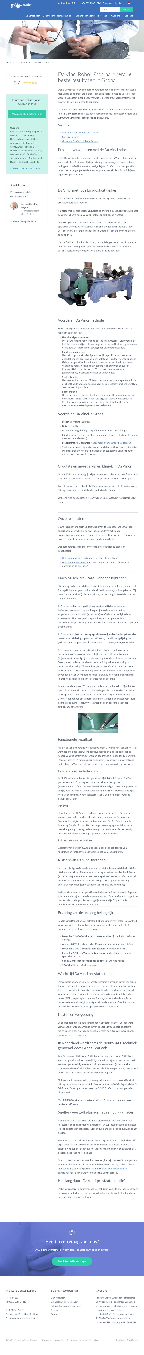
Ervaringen (108, 3)
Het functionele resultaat (75, 562)
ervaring (115, 230)
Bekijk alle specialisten (25, 221)
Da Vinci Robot (33, 15)
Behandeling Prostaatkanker (57, 15)
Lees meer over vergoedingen (73, 1034)
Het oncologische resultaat (76, 557)
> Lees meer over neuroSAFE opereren (111, 442)
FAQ (99, 3)
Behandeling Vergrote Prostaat (91, 15)
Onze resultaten (70, 136)
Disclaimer (94, 1340)
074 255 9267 (88, 3)
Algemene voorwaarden (53, 1340)
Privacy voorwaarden (77, 1340)
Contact (129, 15)
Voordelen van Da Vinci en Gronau (80, 132)
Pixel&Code (132, 1340)
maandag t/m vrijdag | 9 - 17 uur (24, 1314)
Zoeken (126, 9)
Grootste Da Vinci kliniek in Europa (80, 141)
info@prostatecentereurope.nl (23, 1318)
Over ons (116, 15)
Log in (118, 3)
